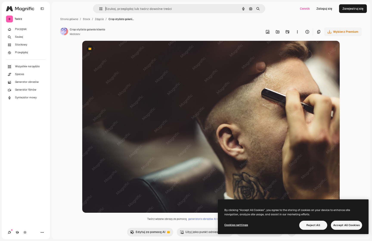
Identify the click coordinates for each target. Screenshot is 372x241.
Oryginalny (112, 49)
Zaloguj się (324, 9)
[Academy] (17, 232)
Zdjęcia (99, 19)
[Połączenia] (9, 232)
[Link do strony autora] (64, 31)
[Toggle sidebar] (42, 8)
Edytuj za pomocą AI (147, 233)
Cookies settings (236, 225)
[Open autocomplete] (99, 8)
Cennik (305, 9)
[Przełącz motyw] (25, 232)
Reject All (313, 225)
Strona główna (69, 19)
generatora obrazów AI (202, 219)
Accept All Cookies (346, 225)
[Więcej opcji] (297, 31)
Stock (86, 19)
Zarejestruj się (353, 9)
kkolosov (75, 34)
